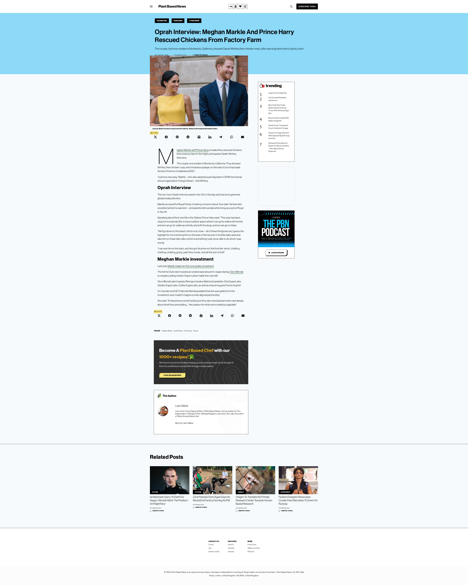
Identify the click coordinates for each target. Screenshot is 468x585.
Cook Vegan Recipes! (172, 375)
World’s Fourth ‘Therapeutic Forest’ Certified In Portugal (278, 126)
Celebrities (162, 21)
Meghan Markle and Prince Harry (193, 150)
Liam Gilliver (162, 55)
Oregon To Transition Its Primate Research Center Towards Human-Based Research (254, 500)
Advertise (231, 552)
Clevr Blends (236, 271)
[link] (238, 6)
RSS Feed (251, 552)
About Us (231, 544)
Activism (198, 492)
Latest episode (277, 253)
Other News (194, 21)
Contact (211, 544)
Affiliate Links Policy (254, 548)
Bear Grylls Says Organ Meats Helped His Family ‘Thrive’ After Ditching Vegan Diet (278, 109)
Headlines (178, 21)
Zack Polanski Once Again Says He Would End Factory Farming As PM (211, 498)
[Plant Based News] (151, 6)
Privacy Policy (252, 544)
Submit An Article (213, 552)
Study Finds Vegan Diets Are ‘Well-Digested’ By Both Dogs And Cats (279, 135)
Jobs (210, 548)
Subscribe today (307, 6)
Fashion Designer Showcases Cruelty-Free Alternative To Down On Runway (298, 500)
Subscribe (231, 548)
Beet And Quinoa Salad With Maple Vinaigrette (278, 119)
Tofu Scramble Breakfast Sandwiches (277, 99)
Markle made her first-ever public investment (191, 266)
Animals (241, 492)
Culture (155, 492)
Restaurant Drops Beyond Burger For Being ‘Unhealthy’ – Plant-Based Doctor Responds (278, 147)
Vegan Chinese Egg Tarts (277, 93)
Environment (285, 492)
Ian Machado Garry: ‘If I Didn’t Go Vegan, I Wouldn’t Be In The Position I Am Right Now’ (169, 500)
